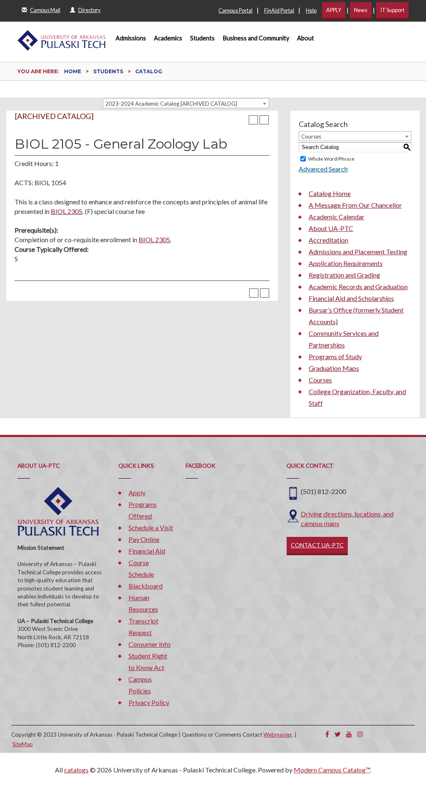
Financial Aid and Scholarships (351, 298)
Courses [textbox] (311, 136)
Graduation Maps (334, 368)
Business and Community (256, 38)
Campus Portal (235, 10)
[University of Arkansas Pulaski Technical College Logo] (61, 36)
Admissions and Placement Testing (358, 252)
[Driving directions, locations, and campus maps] (293, 515)
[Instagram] (360, 734)
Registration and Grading (344, 275)
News (360, 10)
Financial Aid (147, 551)
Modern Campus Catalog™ (332, 770)
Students (202, 38)
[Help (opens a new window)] (264, 119)
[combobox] (186, 103)
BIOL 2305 (66, 211)
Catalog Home (330, 193)
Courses (320, 380)
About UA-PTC (331, 228)
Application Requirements (346, 263)
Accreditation (328, 240)
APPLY (333, 10)
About (305, 38)
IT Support (392, 10)
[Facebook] (327, 734)
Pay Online (144, 539)
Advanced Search (323, 169)
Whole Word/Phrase (331, 159)
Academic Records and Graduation (358, 286)
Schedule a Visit (151, 527)
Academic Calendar (336, 217)
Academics (168, 38)
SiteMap (22, 744)
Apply (137, 493)
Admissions (131, 38)
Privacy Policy (149, 702)
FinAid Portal (279, 10)
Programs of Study (335, 356)
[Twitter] (337, 734)
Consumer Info (150, 644)
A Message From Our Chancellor (355, 205)
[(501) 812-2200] (293, 493)
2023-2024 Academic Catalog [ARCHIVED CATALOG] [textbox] (171, 103)
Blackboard (146, 586)
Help (311, 10)
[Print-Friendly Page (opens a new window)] (253, 119)
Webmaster (277, 734)
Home (72, 71)
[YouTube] (349, 734)
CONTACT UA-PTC (317, 545)
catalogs (76, 770)
